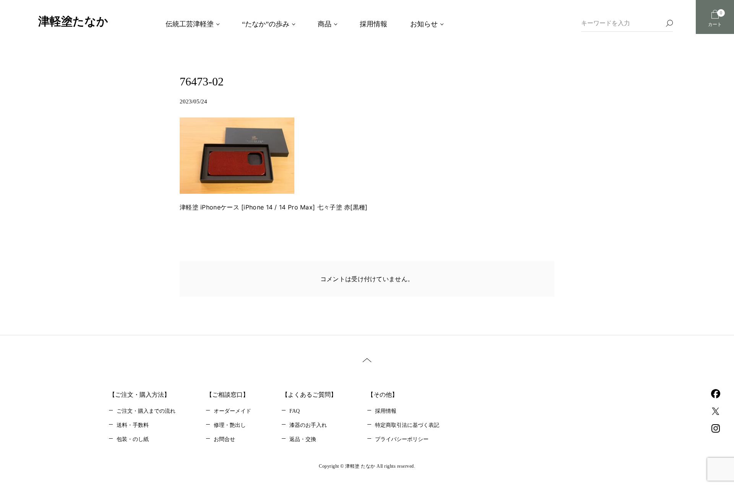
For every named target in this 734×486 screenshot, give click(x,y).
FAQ (294, 411)
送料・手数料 (133, 425)
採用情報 (385, 411)
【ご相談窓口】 (227, 394)
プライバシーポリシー (402, 439)
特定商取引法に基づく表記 (407, 425)
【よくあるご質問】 (309, 394)
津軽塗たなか (73, 21)
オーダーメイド (232, 411)
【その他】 (382, 394)
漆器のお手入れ (308, 425)
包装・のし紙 (133, 439)
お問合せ (224, 439)
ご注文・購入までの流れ (146, 411)
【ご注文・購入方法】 (139, 394)
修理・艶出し (230, 425)
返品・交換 (302, 439)
